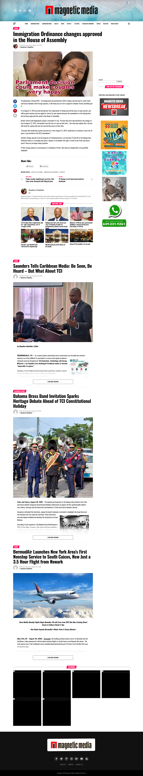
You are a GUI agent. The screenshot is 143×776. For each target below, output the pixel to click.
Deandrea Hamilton (26, 278)
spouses (62, 172)
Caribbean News (47, 24)
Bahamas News (35, 24)
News (62, 24)
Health (56, 24)
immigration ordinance (51, 172)
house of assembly (37, 172)
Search (101, 80)
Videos (98, 24)
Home (26, 24)
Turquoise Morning (88, 24)
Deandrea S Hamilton (27, 47)
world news (114, 24)
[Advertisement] (111, 64)
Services (70, 764)
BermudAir (47, 638)
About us (63, 764)
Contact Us (79, 764)
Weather (105, 24)
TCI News (76, 24)
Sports (69, 24)
